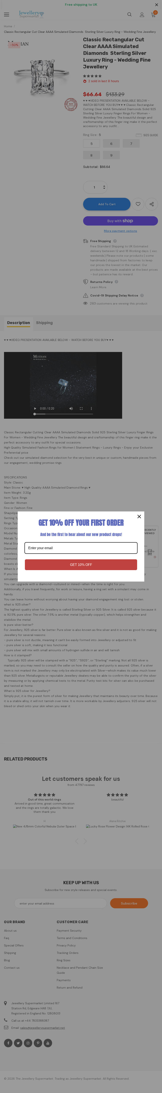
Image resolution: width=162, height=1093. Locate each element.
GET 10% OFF (81, 565)
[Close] (139, 516)
